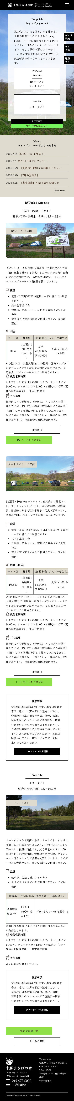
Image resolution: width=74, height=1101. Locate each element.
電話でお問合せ (29, 1031)
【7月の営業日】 (29, 175)
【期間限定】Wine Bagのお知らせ (39, 182)
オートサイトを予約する (29, 682)
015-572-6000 (21, 1080)
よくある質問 (37, 1041)
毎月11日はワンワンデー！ (33, 161)
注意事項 (37, 430)
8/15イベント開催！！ (32, 154)
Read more (59, 190)
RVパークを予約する (29, 440)
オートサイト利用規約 (37, 751)
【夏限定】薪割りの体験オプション (40, 168)
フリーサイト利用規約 (37, 1009)
